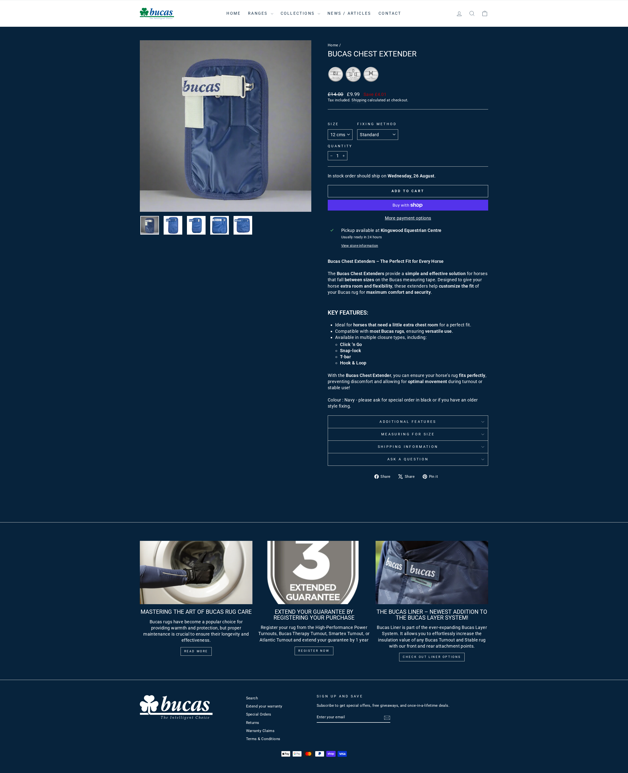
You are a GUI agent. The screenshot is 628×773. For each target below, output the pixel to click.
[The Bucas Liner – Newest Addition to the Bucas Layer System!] (432, 572)
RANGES (258, 13)
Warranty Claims (260, 731)
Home (333, 45)
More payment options (408, 218)
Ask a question (408, 459)
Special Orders (258, 714)
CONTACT (390, 13)
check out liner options (432, 657)
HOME (233, 13)
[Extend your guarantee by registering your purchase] (314, 572)
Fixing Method (377, 124)
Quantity (340, 146)
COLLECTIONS (298, 13)
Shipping (359, 100)
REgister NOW (313, 651)
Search (252, 698)
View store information (359, 246)
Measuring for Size (408, 434)
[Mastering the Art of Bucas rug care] (196, 572)
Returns (252, 722)
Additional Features (407, 422)
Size (333, 124)
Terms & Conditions (263, 739)
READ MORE (196, 651)
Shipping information (408, 447)
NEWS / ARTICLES (349, 13)
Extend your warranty (264, 706)
